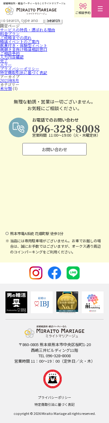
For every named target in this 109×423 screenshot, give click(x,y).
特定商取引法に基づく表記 (23, 72)
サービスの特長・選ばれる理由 (27, 30)
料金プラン (10, 34)
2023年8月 (9, 80)
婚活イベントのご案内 (19, 41)
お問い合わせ (54, 149)
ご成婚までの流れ (15, 37)
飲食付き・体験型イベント (23, 45)
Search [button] (53, 20)
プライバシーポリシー (19, 69)
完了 (4, 61)
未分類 (6, 88)
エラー (6, 65)
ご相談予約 (10, 53)
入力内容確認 (12, 57)
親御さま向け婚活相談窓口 (23, 49)
